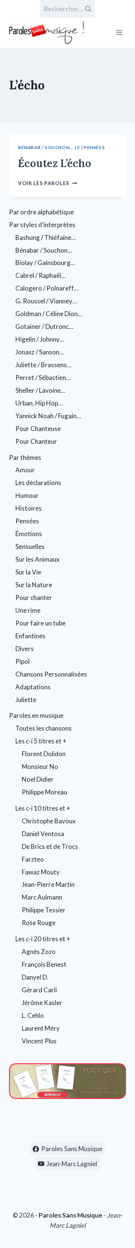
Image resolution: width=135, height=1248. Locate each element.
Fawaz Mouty (41, 872)
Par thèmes (25, 457)
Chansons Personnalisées (51, 674)
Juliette (25, 700)
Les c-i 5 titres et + (40, 741)
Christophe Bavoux (49, 821)
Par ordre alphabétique (41, 212)
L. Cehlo (33, 1015)
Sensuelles (30, 546)
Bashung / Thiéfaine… (45, 237)
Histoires (28, 508)
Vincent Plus (39, 1041)
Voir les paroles (47, 183)
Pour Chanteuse (38, 429)
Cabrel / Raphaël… (40, 275)
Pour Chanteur (36, 441)
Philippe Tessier (44, 910)
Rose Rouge (39, 923)
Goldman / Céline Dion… (48, 314)
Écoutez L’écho (54, 163)
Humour (27, 495)
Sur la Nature (33, 585)
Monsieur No (40, 766)
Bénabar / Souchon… (43, 250)
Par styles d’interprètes (42, 225)
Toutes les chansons (43, 728)
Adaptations (33, 687)
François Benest (44, 964)
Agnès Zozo (39, 952)
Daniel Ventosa (43, 834)
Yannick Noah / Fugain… (48, 416)
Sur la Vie (28, 572)
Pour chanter (33, 597)
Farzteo (33, 859)
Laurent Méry (41, 1028)
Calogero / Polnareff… (46, 288)
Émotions (28, 534)
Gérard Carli (39, 990)
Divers (24, 649)
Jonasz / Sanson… (39, 352)
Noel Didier (38, 779)
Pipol (22, 661)
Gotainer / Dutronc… (44, 326)
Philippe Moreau (44, 792)
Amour (25, 470)
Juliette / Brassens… (43, 365)
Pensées (94, 147)
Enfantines (30, 636)
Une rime (27, 610)
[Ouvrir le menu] (119, 32)
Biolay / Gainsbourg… (45, 263)
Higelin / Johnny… (39, 339)
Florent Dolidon (44, 754)
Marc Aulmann (42, 897)
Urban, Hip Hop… (39, 403)
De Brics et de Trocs (50, 846)
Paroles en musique (36, 715)
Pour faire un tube (40, 623)
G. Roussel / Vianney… (46, 301)
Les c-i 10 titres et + (42, 808)
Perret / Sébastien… (42, 377)
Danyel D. (35, 977)
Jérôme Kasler (42, 1003)
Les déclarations (38, 483)
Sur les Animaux (37, 559)
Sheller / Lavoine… (40, 390)
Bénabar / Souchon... (46, 147)
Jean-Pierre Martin (48, 884)
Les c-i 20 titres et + (42, 939)
